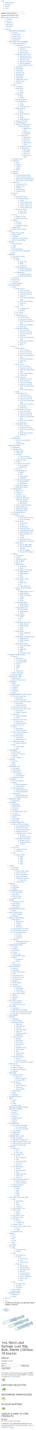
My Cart (7, 6)
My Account (9, 24)
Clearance (9, 26)
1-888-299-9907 (15, 1376)
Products (9, 19)
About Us (9, 21)
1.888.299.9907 (9, 3)
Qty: (2, 1366)
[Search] (24, 13)
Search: (3, 13)
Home (7, 1301)
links (2, 1)
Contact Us (9, 23)
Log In (7, 8)
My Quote (8, 4)
